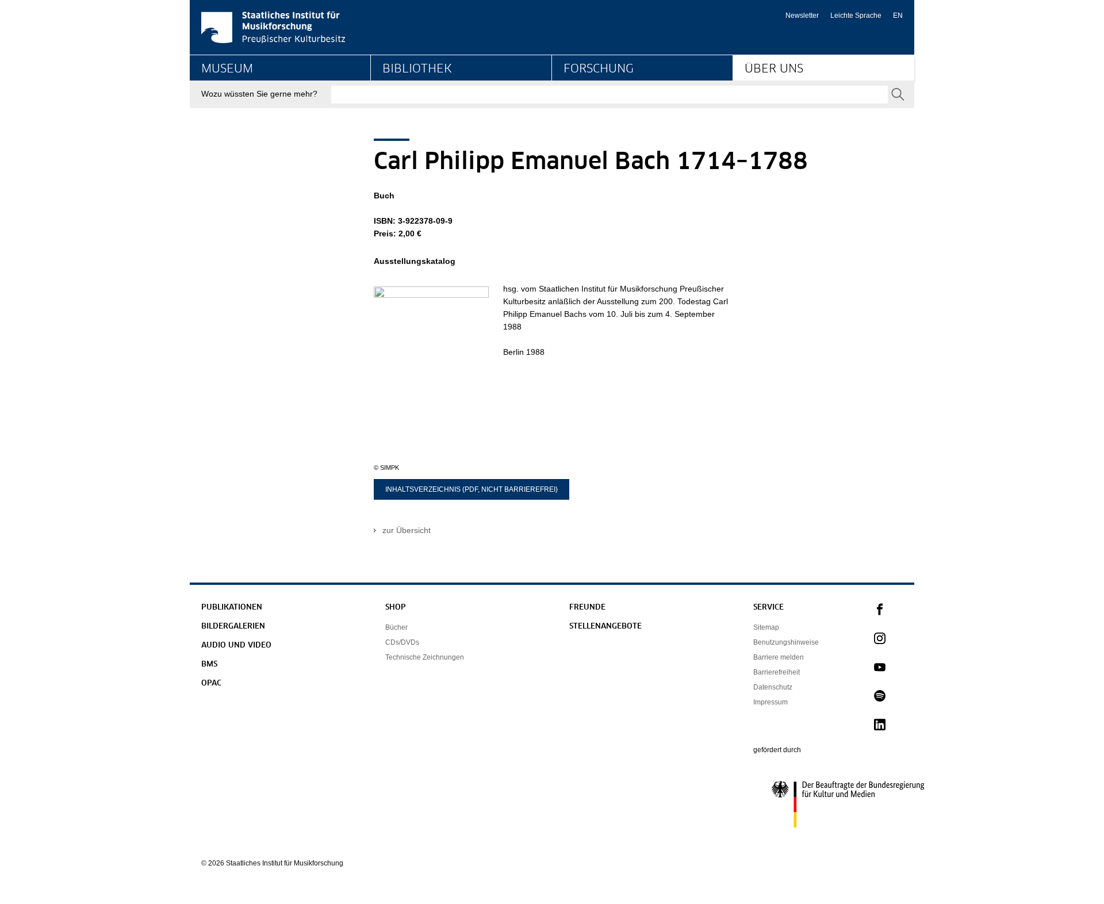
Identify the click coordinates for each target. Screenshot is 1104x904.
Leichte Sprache (855, 16)
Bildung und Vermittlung (244, 112)
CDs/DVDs (402, 642)
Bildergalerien (233, 626)
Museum (227, 69)
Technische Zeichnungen (424, 657)
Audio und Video (236, 645)
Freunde (587, 607)
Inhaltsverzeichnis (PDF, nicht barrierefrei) (471, 489)
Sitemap (766, 627)
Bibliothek (417, 69)
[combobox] (609, 95)
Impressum (770, 702)
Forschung (599, 69)
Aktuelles (761, 112)
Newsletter (802, 16)
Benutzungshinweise (786, 642)
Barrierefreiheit (776, 672)
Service (768, 607)
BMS (209, 664)
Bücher (396, 627)
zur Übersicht (406, 530)
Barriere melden (778, 657)
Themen (579, 112)
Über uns (774, 69)
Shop (395, 607)
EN (898, 16)
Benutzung (401, 112)
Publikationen (231, 607)
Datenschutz (772, 687)
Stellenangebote (605, 626)
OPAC (211, 683)
